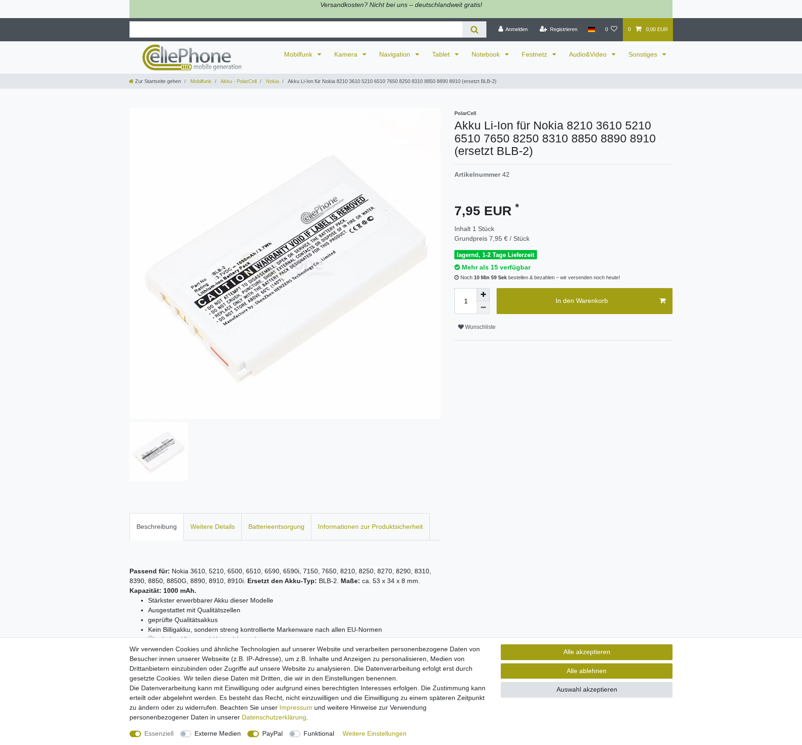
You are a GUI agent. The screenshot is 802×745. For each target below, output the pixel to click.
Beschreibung (156, 526)
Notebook (487, 54)
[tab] (156, 526)
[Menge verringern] (483, 307)
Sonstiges (643, 54)
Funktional (319, 733)
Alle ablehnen (587, 670)
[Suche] (474, 29)
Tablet (442, 54)
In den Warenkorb (582, 300)
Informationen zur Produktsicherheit (370, 526)
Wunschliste (480, 327)
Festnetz (535, 54)
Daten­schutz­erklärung (274, 717)
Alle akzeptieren (586, 651)
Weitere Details (212, 526)
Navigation (395, 54)
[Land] (591, 29)
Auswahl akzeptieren (586, 689)
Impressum (295, 707)
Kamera (346, 54)
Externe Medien (217, 733)
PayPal (272, 733)
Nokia (272, 81)
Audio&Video (588, 54)
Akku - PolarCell (238, 81)
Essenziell (159, 733)
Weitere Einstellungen (375, 733)
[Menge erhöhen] (483, 294)
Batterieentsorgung (276, 526)
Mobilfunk (299, 54)
